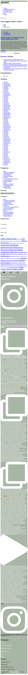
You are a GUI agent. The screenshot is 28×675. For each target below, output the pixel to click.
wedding (21, 267)
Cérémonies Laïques (8, 173)
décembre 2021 (6, 105)
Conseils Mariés (7, 174)
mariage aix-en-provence (10, 260)
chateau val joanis (12, 241)
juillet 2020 (6, 118)
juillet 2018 (6, 145)
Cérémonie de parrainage (9, 172)
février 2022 (6, 102)
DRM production (24, 254)
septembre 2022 (7, 95)
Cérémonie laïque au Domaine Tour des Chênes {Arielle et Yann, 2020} (12, 38)
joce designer (3, 258)
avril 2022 (5, 101)
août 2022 (5, 96)
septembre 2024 (7, 86)
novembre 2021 (7, 106)
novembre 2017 (7, 152)
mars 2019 (5, 135)
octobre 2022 (6, 93)
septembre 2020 (7, 117)
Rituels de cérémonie (8, 184)
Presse (4, 182)
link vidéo (14, 258)
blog (23, 239)
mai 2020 (5, 119)
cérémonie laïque (15, 250)
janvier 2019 (6, 137)
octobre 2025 (6, 83)
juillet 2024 (6, 88)
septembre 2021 (7, 109)
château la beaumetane (13, 243)
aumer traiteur (19, 239)
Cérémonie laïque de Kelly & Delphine (12, 63)
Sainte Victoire (3, 267)
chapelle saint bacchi (5, 241)
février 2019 (6, 136)
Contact (5, 14)
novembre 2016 (7, 159)
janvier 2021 (6, 111)
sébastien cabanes (13, 267)
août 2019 (5, 131)
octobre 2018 (6, 141)
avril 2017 (5, 154)
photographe (19, 264)
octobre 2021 (6, 108)
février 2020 (6, 123)
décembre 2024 (6, 84)
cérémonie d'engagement (10, 246)
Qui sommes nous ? (7, 12)
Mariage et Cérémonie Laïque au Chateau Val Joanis (15, 64)
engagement (5, 256)
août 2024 (5, 87)
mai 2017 (5, 153)
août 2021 (5, 110)
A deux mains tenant (14, 671)
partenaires (15, 264)
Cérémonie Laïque (7, 10)
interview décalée (23, 256)
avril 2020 (5, 121)
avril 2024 (5, 89)
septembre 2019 (7, 130)
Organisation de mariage (9, 9)
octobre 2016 (6, 161)
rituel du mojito (14, 265)
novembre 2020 (7, 114)
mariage (24, 258)
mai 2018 (5, 148)
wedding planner (17, 269)
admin (6, 32)
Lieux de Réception (7, 180)
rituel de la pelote (7, 265)
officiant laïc (9, 264)
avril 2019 (5, 133)
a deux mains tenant (9, 239)
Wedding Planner (7, 187)
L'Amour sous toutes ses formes (10, 178)
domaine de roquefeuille (17, 254)
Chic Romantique (18, 241)
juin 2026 (5, 82)
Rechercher (3, 52)
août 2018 (5, 144)
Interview (5, 177)
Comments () (6, 33)
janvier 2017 (6, 158)
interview (18, 256)
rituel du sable (20, 265)
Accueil (5, 8)
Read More (3, 50)
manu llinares (18, 258)
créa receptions (20, 243)
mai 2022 (5, 100)
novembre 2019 (7, 127)
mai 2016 (5, 164)
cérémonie (5, 245)
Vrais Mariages (6, 186)
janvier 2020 (6, 124)
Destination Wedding (8, 176)
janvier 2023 (6, 92)
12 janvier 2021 (7, 34)
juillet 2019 (6, 132)
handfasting (12, 256)
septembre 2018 (7, 143)
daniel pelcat (9, 254)
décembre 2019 (6, 126)
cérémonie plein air (9, 252)
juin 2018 (5, 146)
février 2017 (6, 157)
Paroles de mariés (7, 181)
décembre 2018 (6, 139)
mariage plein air (14, 263)
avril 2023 (5, 91)
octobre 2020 (6, 115)
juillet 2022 (6, 97)
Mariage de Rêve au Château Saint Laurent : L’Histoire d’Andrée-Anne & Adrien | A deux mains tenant (15, 61)
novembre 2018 (7, 140)
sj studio (7, 267)
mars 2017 (5, 155)
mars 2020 (5, 122)
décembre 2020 (6, 113)
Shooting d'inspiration (8, 185)
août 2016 (5, 163)
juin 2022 (5, 99)
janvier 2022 (6, 104)
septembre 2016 (7, 162)
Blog (4, 13)
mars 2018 (5, 150)
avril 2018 (5, 149)
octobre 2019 (6, 128)
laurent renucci (9, 258)
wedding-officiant (6, 269)
